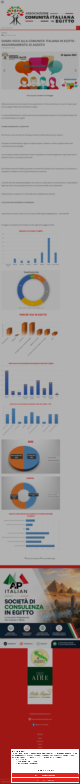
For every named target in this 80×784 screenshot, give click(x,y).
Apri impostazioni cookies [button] (45, 770)
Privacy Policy (23, 759)
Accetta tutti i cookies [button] (45, 780)
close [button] (77, 751)
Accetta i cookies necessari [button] (45, 775)
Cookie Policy (15, 759)
